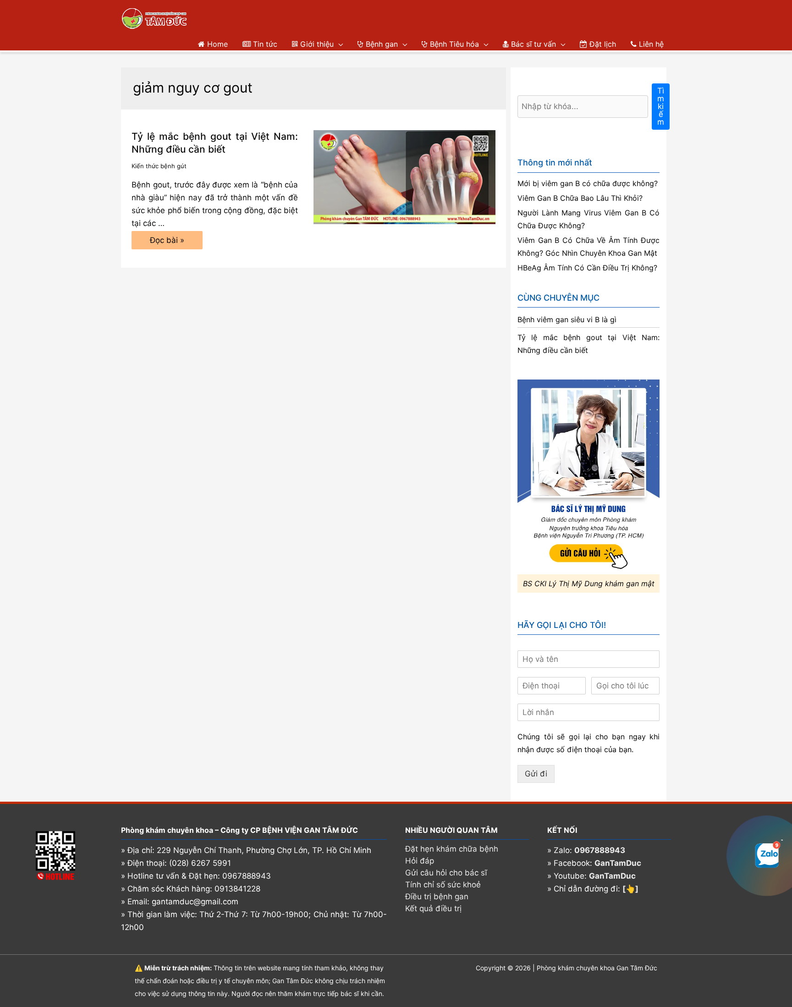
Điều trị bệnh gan (436, 896)
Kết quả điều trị (433, 908)
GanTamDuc (617, 863)
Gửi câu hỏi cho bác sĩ (446, 872)
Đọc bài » (166, 242)
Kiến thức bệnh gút (159, 166)
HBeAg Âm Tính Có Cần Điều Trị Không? (587, 267)
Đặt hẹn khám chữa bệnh (451, 848)
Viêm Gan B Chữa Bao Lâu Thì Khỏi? (580, 198)
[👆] (630, 888)
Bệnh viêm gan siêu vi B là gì (566, 319)
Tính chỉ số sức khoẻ (443, 884)
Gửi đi (536, 773)
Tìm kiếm (660, 106)
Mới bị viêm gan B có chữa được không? (587, 183)
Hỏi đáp (419, 860)
